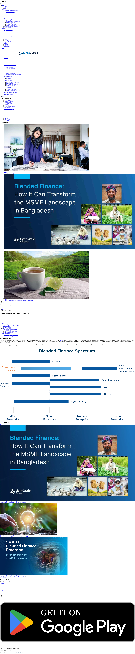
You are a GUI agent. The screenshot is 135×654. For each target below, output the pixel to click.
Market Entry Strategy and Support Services (11, 26)
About (3, 5)
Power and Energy (7, 107)
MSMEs (61, 340)
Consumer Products (7, 102)
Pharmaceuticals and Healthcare (9, 33)
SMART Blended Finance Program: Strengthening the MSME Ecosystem (12, 576)
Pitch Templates (6, 47)
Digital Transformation (8, 23)
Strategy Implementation (8, 16)
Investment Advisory (9, 20)
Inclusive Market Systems (10, 73)
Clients (3, 48)
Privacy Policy (18, 652)
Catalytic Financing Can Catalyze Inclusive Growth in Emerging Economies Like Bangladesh (15, 536)
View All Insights (3, 424)
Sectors (3, 96)
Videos (5, 43)
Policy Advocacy (9, 13)
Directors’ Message (7, 41)
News (5, 42)
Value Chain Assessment (10, 12)
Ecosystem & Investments (8, 18)
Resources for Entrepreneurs (9, 27)
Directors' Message (7, 114)
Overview (6, 6)
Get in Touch (2, 583)
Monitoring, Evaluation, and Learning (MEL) (13, 15)
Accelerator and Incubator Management (13, 19)
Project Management (9, 17)
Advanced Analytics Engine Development (13, 25)
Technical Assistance (7, 71)
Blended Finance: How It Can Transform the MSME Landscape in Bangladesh (13, 502)
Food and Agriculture (7, 100)
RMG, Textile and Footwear (9, 35)
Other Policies (22, 652)
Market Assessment (9, 11)
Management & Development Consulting (11, 10)
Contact (5, 7)
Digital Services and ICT (8, 30)
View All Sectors (7, 110)
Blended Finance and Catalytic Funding (13, 21)
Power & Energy (7, 34)
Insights (3, 37)
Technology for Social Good (11, 24)
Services (3, 9)
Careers (3, 49)
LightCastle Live (7, 46)
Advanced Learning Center (10, 22)
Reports (5, 39)
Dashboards (6, 44)
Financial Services (7, 105)
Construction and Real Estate (9, 29)
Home (3, 308)
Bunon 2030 (6, 45)
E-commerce (6, 31)
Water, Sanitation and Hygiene (9, 36)
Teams (5, 8)
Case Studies (6, 40)
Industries (3, 28)
